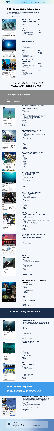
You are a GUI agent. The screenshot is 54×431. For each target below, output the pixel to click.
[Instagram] (23, 425)
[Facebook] (21, 425)
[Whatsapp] (25, 425)
